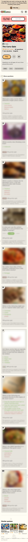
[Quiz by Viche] (3, 44)
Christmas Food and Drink (5, 531)
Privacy (18, 538)
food (11, 68)
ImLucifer (16, 532)
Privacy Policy (23, 2)
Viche (6, 44)
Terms (13, 538)
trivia (5, 68)
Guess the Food (14, 530)
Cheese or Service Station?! (21, 532)
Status (23, 538)
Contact (8, 538)
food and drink (19, 68)
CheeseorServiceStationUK (24, 533)
